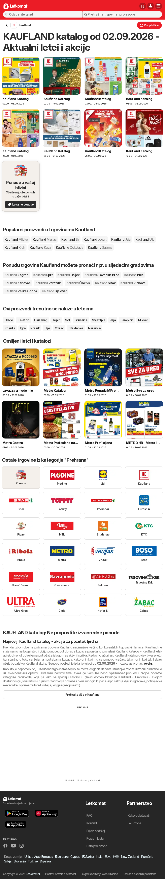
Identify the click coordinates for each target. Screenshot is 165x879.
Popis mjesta (95, 838)
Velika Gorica (21, 291)
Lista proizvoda (96, 846)
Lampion (127, 320)
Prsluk (35, 328)
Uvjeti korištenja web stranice (100, 874)
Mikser (143, 320)
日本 (107, 857)
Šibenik (78, 283)
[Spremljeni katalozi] (142, 6)
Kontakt (91, 823)
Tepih (56, 320)
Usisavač (40, 320)
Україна (45, 861)
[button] (150, 6)
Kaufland (16, 239)
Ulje (47, 328)
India (99, 857)
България (61, 857)
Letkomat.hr (33, 874)
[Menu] (158, 6)
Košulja (10, 328)
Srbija (7, 861)
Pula (133, 275)
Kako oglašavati (138, 815)
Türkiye (33, 861)
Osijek (68, 275)
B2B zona (134, 823)
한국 (116, 857)
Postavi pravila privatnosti (60, 874)
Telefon (23, 320)
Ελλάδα (88, 857)
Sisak (105, 283)
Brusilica (81, 320)
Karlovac (18, 283)
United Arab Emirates (38, 857)
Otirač (59, 328)
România (147, 857)
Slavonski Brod (102, 275)
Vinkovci (133, 283)
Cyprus (75, 857)
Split (43, 275)
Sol (67, 320)
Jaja (113, 320)
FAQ (89, 815)
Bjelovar (54, 291)
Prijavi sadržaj (95, 831)
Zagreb (16, 275)
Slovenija (19, 861)
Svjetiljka (98, 320)
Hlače (9, 320)
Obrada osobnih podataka (140, 874)
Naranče (94, 328)
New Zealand (130, 857)
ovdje (148, 663)
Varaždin (48, 283)
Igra (23, 328)
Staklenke (76, 328)
